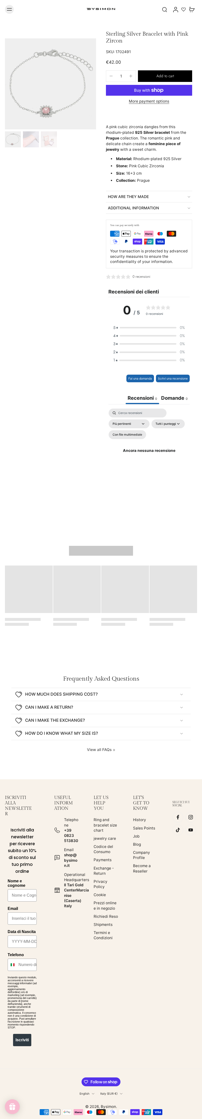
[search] (164, 9)
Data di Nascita (22, 932)
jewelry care (105, 838)
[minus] (111, 76)
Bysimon (108, 1106)
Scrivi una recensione (173, 378)
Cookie (100, 894)
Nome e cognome (16, 883)
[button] (165, 76)
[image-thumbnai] (13, 139)
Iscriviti (22, 1040)
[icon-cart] (191, 9)
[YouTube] (190, 830)
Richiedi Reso (106, 916)
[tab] (174, 398)
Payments (103, 860)
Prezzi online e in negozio (105, 906)
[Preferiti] (183, 9)
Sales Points (144, 828)
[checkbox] (127, 434)
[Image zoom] (50, 83)
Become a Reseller (142, 869)
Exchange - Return (104, 871)
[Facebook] (177, 817)
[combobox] (12, 965)
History (139, 820)
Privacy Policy (100, 884)
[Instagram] (190, 817)
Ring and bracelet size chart (105, 825)
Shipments (103, 924)
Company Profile (141, 855)
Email (13, 908)
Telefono (16, 955)
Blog (137, 844)
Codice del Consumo (103, 849)
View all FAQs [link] (99, 749)
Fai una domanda (140, 378)
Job (136, 836)
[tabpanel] (149, 456)
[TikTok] (177, 830)
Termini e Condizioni (103, 935)
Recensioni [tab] (142, 398)
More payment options (149, 101)
